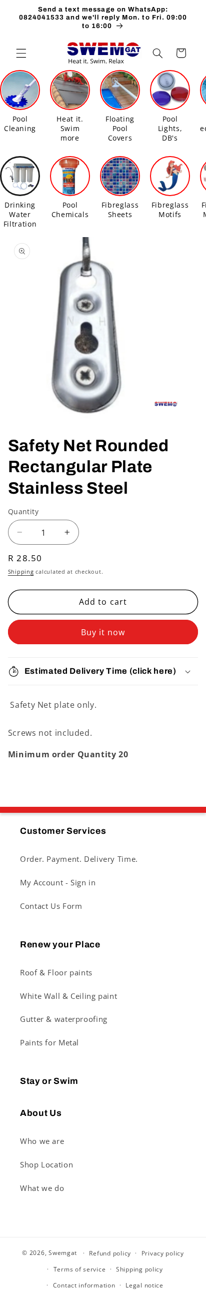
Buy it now (103, 632)
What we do (42, 1188)
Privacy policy (163, 1253)
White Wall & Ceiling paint (68, 996)
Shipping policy (139, 1269)
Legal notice (145, 1285)
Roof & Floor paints (56, 972)
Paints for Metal (49, 1042)
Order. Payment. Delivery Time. (79, 859)
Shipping (21, 571)
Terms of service (80, 1269)
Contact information (84, 1285)
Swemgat (62, 1252)
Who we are (42, 1141)
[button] (21, 53)
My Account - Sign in (58, 882)
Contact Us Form (51, 906)
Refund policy (110, 1253)
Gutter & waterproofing (64, 1019)
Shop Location (46, 1164)
